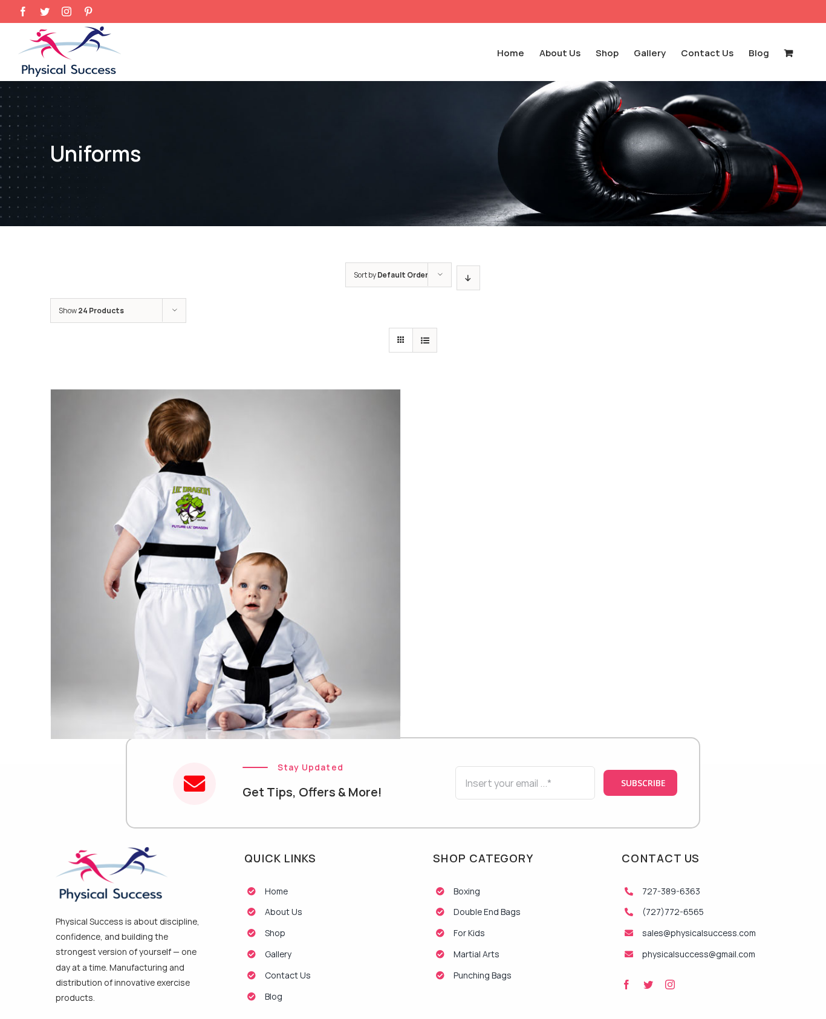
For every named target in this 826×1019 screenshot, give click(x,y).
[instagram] (670, 984)
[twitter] (648, 984)
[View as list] (425, 340)
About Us (283, 911)
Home (276, 891)
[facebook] (626, 984)
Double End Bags (487, 911)
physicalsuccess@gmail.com (698, 954)
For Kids (469, 933)
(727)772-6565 (673, 911)
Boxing (467, 891)
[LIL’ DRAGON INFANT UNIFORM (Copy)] (225, 501)
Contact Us (288, 975)
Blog (273, 996)
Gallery (278, 954)
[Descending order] (468, 277)
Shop (275, 933)
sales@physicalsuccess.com (699, 933)
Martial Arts (476, 954)
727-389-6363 (671, 891)
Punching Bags (483, 975)
